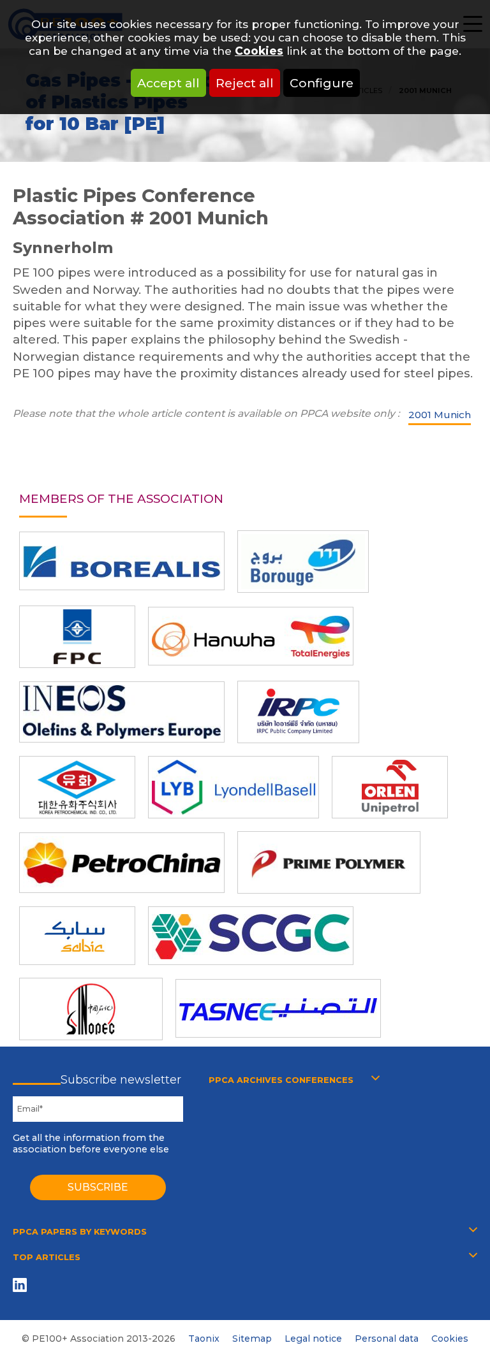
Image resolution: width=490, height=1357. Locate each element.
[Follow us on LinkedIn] (22, 1285)
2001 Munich (439, 415)
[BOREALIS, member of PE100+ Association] (122, 561)
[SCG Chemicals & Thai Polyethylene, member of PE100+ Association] (250, 935)
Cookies (259, 50)
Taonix (203, 1338)
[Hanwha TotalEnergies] (250, 636)
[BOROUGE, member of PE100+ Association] (303, 561)
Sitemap (252, 1338)
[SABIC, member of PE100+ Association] (77, 935)
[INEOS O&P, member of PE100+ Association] (122, 712)
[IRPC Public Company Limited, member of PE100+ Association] (298, 712)
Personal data (387, 1338)
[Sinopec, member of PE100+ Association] (91, 1009)
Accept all (168, 83)
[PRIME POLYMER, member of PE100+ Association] (328, 862)
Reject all (245, 83)
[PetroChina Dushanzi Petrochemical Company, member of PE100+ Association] (122, 862)
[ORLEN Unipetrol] (390, 787)
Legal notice (313, 1338)
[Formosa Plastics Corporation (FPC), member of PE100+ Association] (77, 637)
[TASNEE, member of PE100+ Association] (278, 1008)
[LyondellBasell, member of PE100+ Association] (233, 787)
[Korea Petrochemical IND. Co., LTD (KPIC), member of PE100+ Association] (77, 787)
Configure (321, 83)
